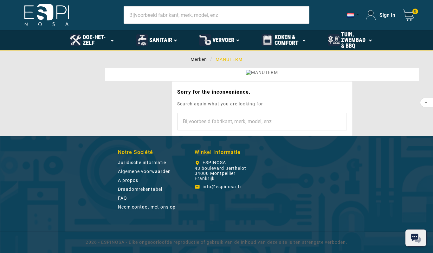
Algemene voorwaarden (144, 171)
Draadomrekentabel (140, 189)
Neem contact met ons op (147, 207)
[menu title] (394, 40)
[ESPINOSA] (48, 40)
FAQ (122, 198)
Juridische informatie (142, 162)
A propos (128, 180)
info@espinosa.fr (222, 186)
